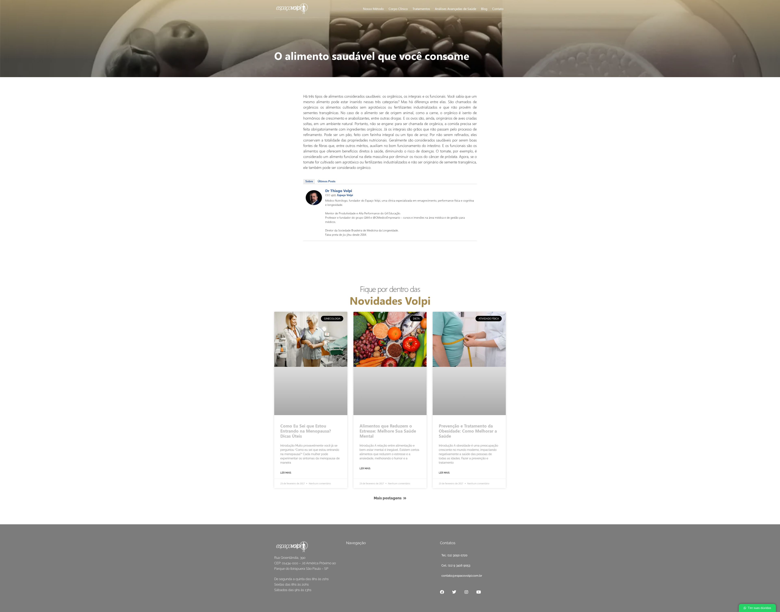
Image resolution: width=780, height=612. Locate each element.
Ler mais (285, 472)
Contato (497, 8)
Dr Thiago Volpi (338, 190)
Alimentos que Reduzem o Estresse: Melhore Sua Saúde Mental (388, 431)
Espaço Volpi (345, 195)
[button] (757, 608)
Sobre (309, 181)
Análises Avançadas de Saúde (455, 8)
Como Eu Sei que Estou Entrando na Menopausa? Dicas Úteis (305, 431)
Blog (484, 8)
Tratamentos (421, 8)
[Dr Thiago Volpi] (314, 203)
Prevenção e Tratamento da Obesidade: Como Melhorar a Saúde (468, 431)
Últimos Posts (326, 181)
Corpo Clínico (398, 8)
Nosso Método (373, 8)
